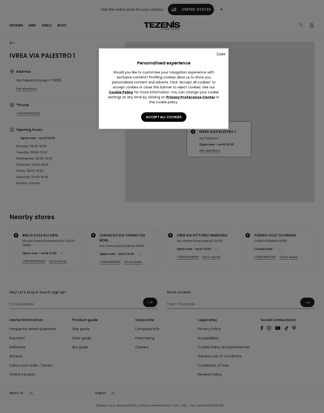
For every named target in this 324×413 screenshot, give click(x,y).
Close (221, 54)
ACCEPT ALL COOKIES (164, 117)
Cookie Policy (121, 92)
